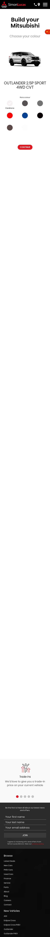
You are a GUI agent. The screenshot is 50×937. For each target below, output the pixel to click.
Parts (6, 887)
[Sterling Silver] (40, 103)
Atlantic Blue (25, 120)
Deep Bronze (10, 132)
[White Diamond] (25, 128)
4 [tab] (29, 796)
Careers (7, 900)
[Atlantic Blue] (25, 115)
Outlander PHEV (11, 933)
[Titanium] (25, 103)
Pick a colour (25, 97)
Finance (7, 878)
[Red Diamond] (10, 115)
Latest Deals (9, 861)
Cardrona (9, 108)
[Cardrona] (10, 103)
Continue (25, 147)
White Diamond (25, 132)
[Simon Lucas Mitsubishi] (16, 4)
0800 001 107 (35, 4)
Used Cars (8, 874)
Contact (8, 904)
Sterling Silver (40, 108)
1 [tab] (17, 796)
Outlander (8, 929)
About (6, 891)
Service (7, 883)
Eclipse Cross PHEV (12, 925)
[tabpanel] (25, 776)
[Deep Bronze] (10, 128)
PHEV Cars (8, 870)
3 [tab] (25, 796)
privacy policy (38, 844)
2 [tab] (21, 796)
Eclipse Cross (10, 920)
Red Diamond (10, 120)
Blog (6, 896)
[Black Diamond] (40, 115)
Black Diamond (40, 120)
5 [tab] (32, 796)
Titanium (25, 108)
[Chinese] (47, 31)
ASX (5, 916)
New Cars (8, 865)
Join (25, 835)
